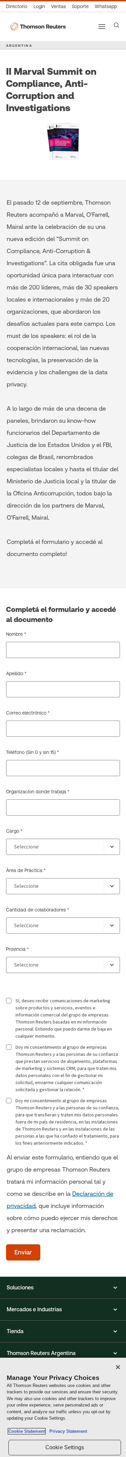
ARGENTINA (19, 45)
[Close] (118, 1367)
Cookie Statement (26, 1431)
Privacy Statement (67, 1431)
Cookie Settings (64, 1447)
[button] (63, 1287)
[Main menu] (101, 26)
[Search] (116, 25)
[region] (63, 1407)
